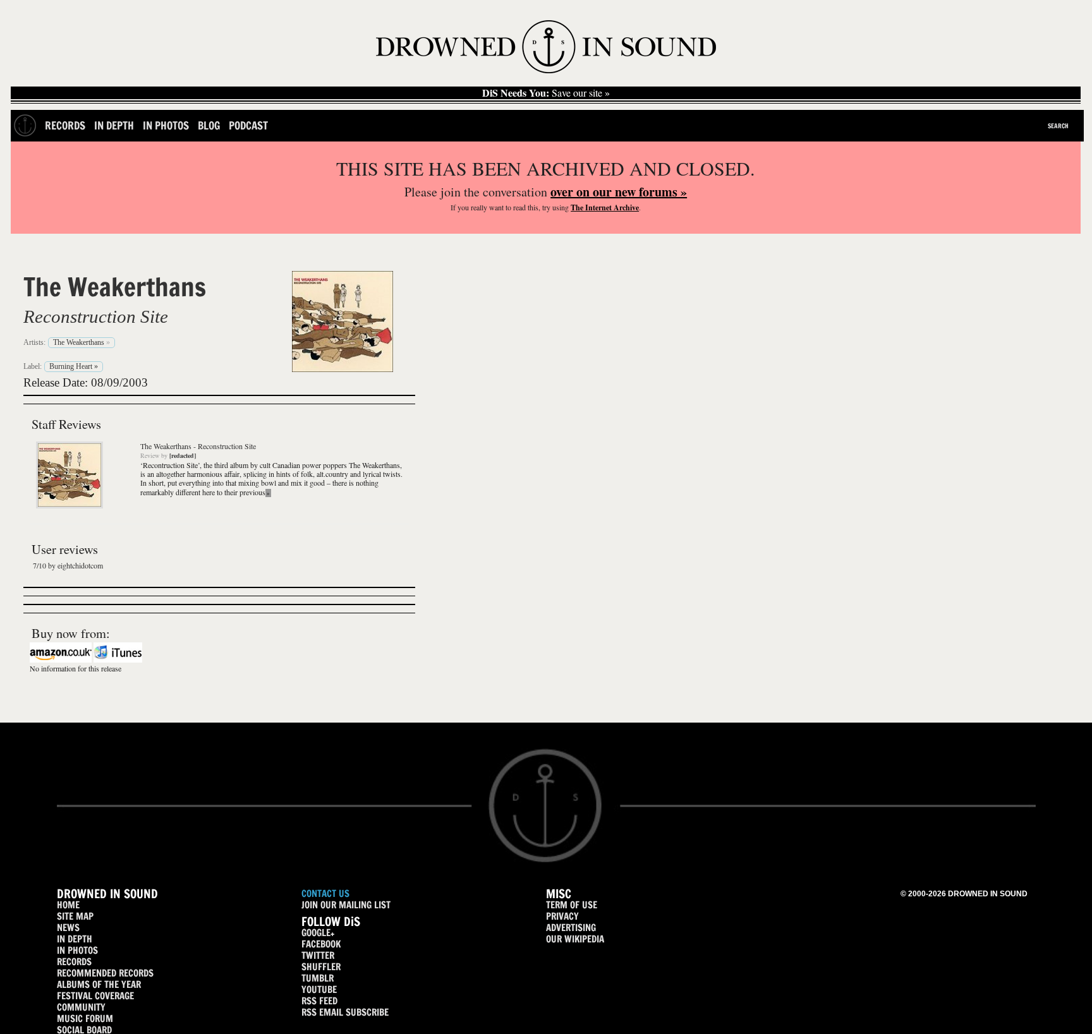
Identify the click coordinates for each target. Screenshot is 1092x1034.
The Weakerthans (114, 286)
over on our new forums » (618, 192)
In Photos (166, 125)
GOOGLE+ (317, 932)
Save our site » (546, 93)
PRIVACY (562, 916)
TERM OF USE (571, 904)
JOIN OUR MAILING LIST (346, 904)
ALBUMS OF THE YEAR (99, 984)
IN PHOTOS (77, 950)
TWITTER (317, 955)
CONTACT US (325, 893)
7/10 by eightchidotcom (68, 565)
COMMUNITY (81, 1007)
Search (1058, 125)
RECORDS (74, 961)
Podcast (248, 125)
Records (65, 125)
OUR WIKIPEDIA (575, 939)
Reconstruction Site (95, 316)
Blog (209, 125)
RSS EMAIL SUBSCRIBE (345, 1012)
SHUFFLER (321, 966)
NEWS (68, 927)
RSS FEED (319, 1000)
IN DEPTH (74, 939)
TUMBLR (317, 978)
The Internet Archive (605, 207)
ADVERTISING (571, 927)
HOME (68, 904)
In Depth (114, 125)
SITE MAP (75, 916)
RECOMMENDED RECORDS (105, 973)
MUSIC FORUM (85, 1018)
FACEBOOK (321, 944)
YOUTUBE (319, 989)
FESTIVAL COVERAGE (95, 995)
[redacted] (182, 455)
